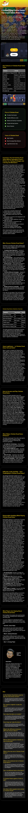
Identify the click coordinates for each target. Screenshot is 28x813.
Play (14, 50)
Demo (14, 54)
